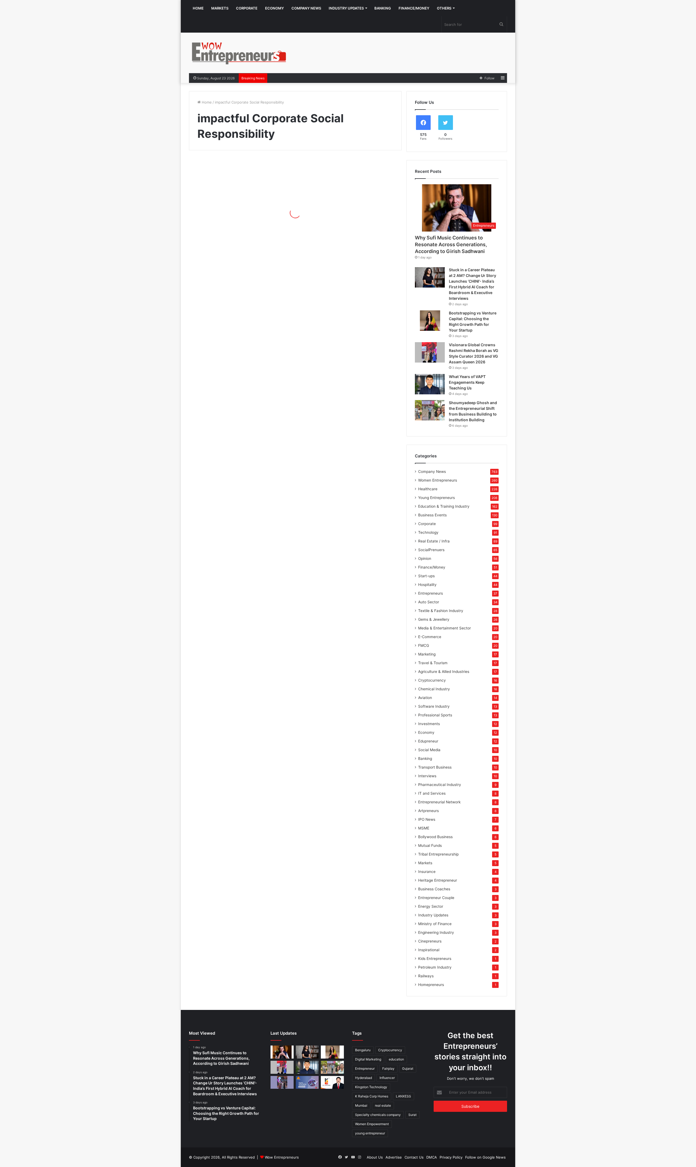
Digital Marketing (368, 1059)
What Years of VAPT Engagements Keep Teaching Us (467, 382)
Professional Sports (435, 715)
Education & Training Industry (444, 506)
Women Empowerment (372, 1124)
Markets (219, 8)
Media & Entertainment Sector (444, 628)
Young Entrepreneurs (436, 497)
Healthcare (427, 489)
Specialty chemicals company (378, 1115)
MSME (423, 828)
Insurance (427, 871)
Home (198, 8)
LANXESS (403, 1096)
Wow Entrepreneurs (282, 1157)
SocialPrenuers (431, 550)
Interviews (427, 776)
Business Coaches (434, 889)
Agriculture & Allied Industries (443, 671)
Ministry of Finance (435, 924)
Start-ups (426, 576)
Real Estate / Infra (434, 541)
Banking (382, 8)
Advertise (394, 1157)
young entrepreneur (370, 1133)
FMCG (423, 645)
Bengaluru (363, 1050)
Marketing (427, 654)
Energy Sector (430, 906)
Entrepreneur (365, 1068)
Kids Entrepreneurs (434, 958)
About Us (375, 1157)
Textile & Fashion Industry (440, 611)
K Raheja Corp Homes (371, 1096)
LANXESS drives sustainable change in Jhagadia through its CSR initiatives (237, 218)
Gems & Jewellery (433, 619)
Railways (426, 976)
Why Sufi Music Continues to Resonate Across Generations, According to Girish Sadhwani (451, 244)
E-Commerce (429, 637)
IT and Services (432, 793)
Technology (428, 532)
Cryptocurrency (432, 680)
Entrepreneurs (430, 593)
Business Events (432, 515)
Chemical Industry (434, 689)
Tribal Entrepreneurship (438, 854)
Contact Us (414, 1157)
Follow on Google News (485, 1157)
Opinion (424, 558)
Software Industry (434, 706)
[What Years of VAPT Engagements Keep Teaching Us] (430, 384)
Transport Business (435, 767)
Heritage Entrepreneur (437, 880)
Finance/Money (414, 8)
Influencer (387, 1078)
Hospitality (427, 584)
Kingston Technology (371, 1087)
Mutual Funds (430, 845)
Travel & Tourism (433, 663)
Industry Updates (346, 8)
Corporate (246, 8)
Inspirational (428, 950)
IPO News (426, 819)
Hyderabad (363, 1078)
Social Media (429, 750)
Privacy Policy (451, 1157)
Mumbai (361, 1105)
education (396, 1059)
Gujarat (407, 1068)
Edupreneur (428, 741)
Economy (274, 8)
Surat (412, 1115)
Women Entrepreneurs (437, 480)
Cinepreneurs (430, 941)
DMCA (431, 1157)
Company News (306, 8)
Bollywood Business (435, 837)
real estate (383, 1105)
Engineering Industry (436, 932)
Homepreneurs (431, 984)
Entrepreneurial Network (439, 802)
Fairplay (388, 1068)
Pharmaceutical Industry (439, 784)
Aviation (425, 697)
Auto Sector (428, 602)
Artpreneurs (428, 811)
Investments (429, 724)
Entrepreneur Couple (436, 897)
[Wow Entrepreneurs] (239, 53)
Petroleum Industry (435, 967)
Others (444, 8)
